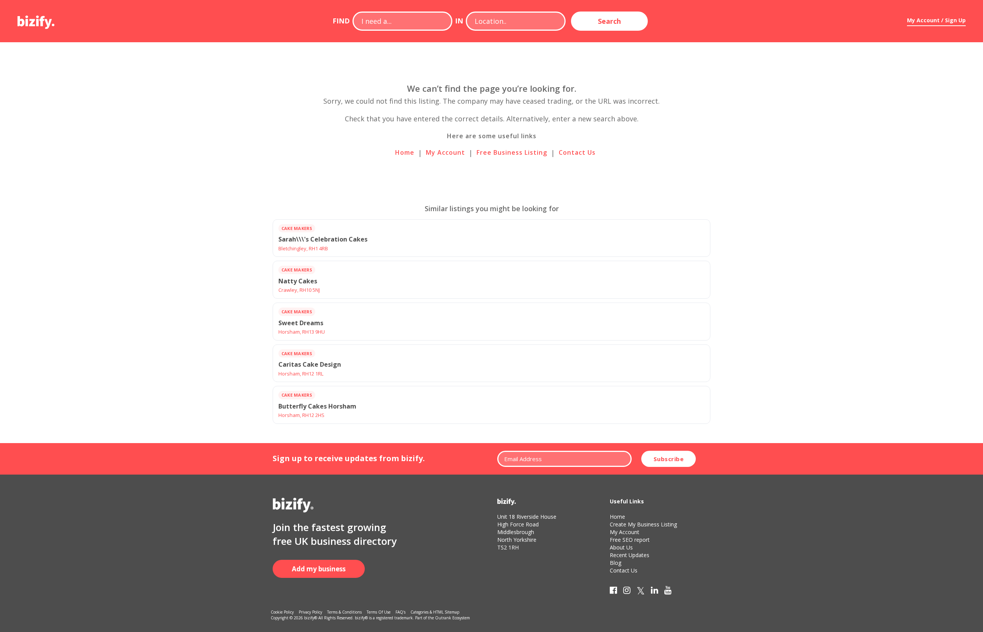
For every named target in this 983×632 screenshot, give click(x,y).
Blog (615, 562)
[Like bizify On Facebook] (613, 591)
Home (404, 152)
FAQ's (400, 612)
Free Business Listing (512, 152)
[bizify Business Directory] (36, 19)
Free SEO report (630, 539)
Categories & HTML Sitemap (434, 612)
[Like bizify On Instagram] (627, 591)
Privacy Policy (310, 612)
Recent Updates (629, 555)
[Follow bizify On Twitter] (641, 591)
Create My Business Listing (643, 524)
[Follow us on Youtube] (668, 591)
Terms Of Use (379, 612)
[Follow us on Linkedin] (654, 591)
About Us (621, 547)
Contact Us (577, 152)
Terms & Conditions (344, 612)
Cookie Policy (282, 612)
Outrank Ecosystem (452, 617)
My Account (445, 152)
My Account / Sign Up (936, 20)
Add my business (319, 568)
